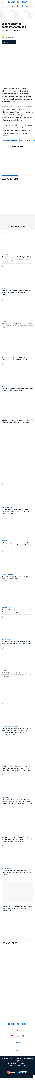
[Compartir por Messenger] (22, 6)
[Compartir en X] (12, 6)
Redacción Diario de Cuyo (15, 36)
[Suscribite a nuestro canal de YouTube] (11, 1035)
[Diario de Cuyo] (17, 2)
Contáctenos (17, 1042)
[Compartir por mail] (27, 6)
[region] (17, 14)
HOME (3, 20)
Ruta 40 (27, 141)
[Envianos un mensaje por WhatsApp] (17, 1035)
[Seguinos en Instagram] (23, 1030)
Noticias (9, 20)
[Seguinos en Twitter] (17, 1030)
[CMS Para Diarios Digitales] (23, 1072)
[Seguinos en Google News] (23, 1035)
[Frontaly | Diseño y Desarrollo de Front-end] (11, 1072)
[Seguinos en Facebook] (11, 1030)
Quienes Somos (17, 1047)
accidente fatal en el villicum (12, 141)
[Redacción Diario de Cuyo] (3, 37)
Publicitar (17, 1051)
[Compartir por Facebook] (7, 6)
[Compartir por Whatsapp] (17, 6)
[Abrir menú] (2, 2)
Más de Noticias (10, 179)
